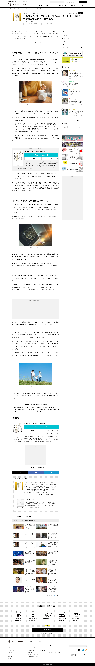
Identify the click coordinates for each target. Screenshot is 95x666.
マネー (25, 23)
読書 (65, 41)
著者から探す (74, 5)
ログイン (76, 2)
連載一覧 (10, 652)
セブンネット (50, 433)
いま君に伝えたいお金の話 (21, 8)
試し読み (31, 23)
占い (79, 127)
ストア (83, 5)
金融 (39, 23)
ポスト (80, 13)
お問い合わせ (52, 645)
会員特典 (30, 652)
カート (68, 2)
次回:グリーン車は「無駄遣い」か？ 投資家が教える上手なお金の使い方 (46, 409)
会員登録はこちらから (48, 629)
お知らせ (66, 47)
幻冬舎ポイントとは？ (33, 654)
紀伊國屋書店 (32, 433)
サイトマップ (52, 654)
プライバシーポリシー (53, 650)
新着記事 (39, 5)
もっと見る (79, 120)
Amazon (33, 158)
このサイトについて (32, 645)
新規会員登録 (83, 2)
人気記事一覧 (11, 650)
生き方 (65, 31)
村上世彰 (27, 500)
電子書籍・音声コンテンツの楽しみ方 (36, 650)
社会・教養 (12, 8)
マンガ (66, 44)
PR (34, 538)
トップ (9, 645)
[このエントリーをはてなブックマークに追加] (83, 650)
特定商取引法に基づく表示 (54, 652)
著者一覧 (10, 656)
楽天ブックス (49, 158)
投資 (43, 23)
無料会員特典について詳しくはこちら (48, 633)
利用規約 (51, 648)
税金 (51, 23)
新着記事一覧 (11, 648)
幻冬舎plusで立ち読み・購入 (41, 155)
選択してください (50, 494)
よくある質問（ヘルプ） (33, 656)
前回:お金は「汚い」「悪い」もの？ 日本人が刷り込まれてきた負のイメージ (24, 409)
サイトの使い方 (31, 648)
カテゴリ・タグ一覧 (12, 654)
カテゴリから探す (62, 5)
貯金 (47, 23)
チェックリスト (72, 127)
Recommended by (50, 595)
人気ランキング (50, 5)
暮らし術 (66, 35)
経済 (36, 23)
